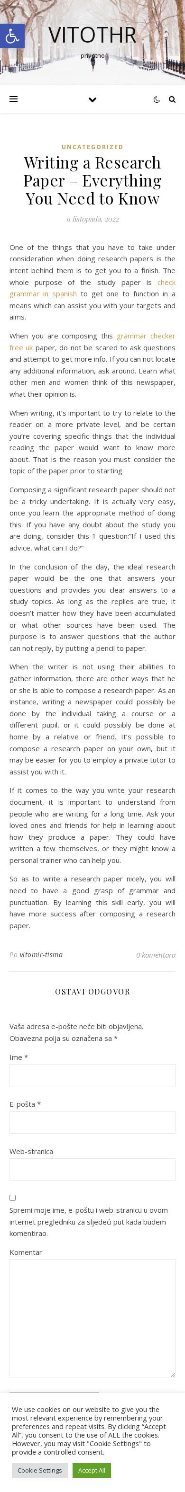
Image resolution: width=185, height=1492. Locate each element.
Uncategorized (93, 147)
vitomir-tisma (41, 954)
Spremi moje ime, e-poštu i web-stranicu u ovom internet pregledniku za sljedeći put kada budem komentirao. (88, 1221)
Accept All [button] (91, 1470)
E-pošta (25, 1104)
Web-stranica (31, 1151)
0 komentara (156, 954)
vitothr (92, 34)
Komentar (25, 1252)
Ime (18, 1057)
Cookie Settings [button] (40, 1470)
